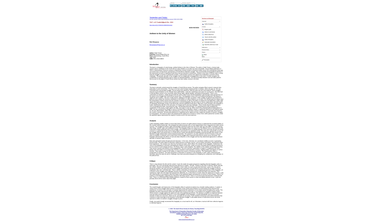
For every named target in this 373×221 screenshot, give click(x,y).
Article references (209, 34)
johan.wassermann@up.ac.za (186, 219)
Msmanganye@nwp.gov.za (157, 45)
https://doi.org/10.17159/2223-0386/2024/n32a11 (161, 25)
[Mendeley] (203, 54)
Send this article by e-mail (211, 44)
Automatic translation (210, 42)
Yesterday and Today (158, 18)
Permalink (206, 60)
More (205, 54)
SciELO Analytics (208, 24)
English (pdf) (207, 29)
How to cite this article (210, 37)
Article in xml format (209, 32)
